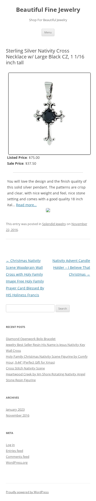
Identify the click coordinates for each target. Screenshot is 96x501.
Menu (48, 32)
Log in (10, 445)
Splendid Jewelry (54, 224)
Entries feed (14, 450)
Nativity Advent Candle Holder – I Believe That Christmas (71, 267)
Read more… (26, 205)
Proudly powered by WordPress (27, 492)
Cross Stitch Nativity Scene (25, 368)
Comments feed (17, 456)
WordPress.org (17, 462)
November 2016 (17, 415)
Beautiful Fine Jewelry (48, 10)
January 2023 (15, 409)
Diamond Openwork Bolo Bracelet (31, 339)
